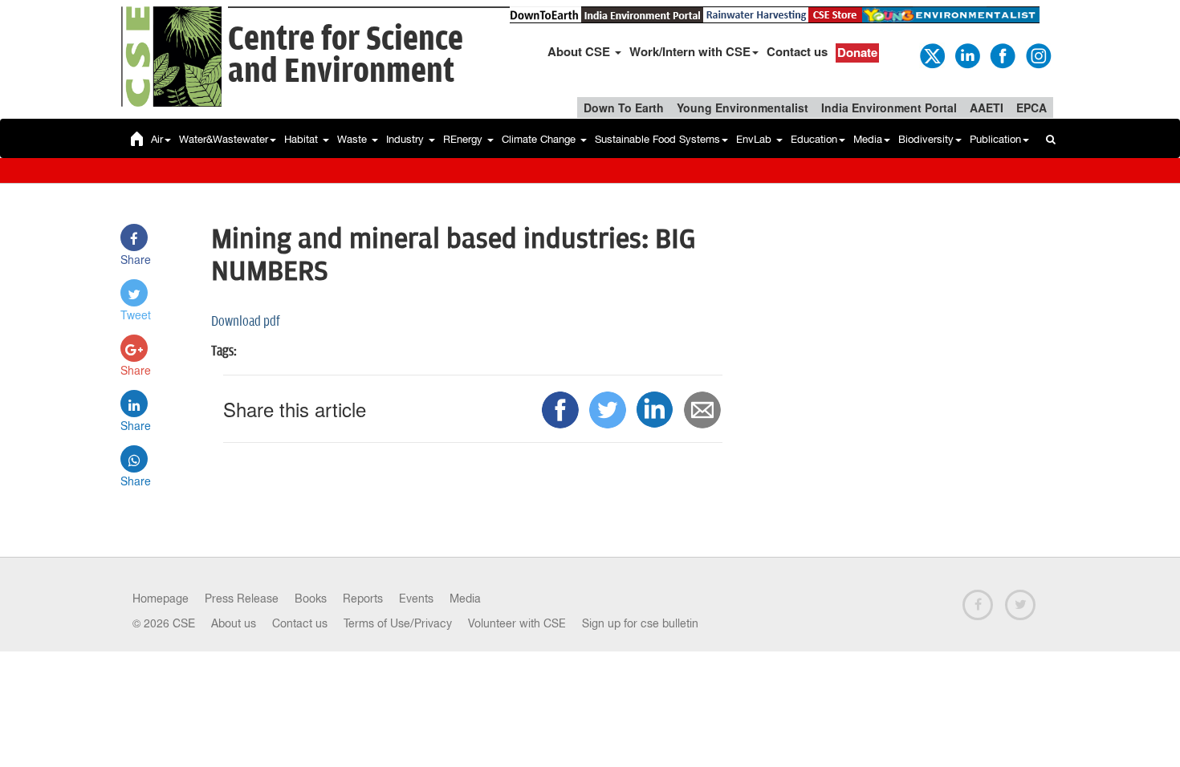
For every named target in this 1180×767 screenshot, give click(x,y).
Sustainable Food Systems (657, 139)
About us (233, 623)
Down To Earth (624, 107)
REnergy (464, 139)
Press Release (242, 598)
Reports (363, 598)
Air (157, 139)
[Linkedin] (966, 55)
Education (814, 139)
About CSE (580, 51)
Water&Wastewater (223, 139)
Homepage (160, 598)
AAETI (986, 107)
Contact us (797, 51)
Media (867, 139)
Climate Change (540, 139)
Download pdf (245, 322)
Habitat (302, 139)
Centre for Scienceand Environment (345, 56)
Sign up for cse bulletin (640, 623)
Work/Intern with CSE (690, 51)
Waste (353, 139)
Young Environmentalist (742, 107)
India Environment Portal (889, 107)
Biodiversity (926, 139)
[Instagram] (1037, 55)
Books (311, 598)
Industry (406, 139)
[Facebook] (1002, 55)
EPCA (1031, 107)
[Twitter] (931, 55)
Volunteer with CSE (517, 623)
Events (416, 598)
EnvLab (755, 139)
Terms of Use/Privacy (398, 623)
